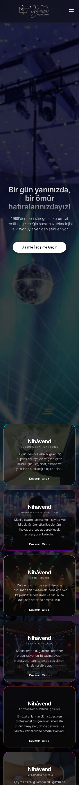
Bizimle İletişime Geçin (39, 247)
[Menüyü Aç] (71, 11)
